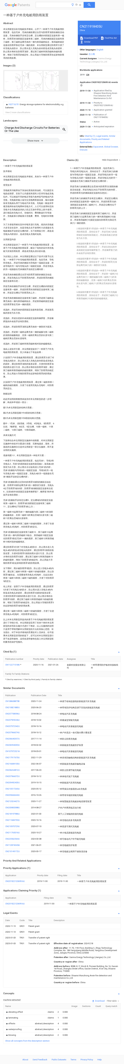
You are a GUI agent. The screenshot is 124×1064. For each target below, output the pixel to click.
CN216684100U (12, 764)
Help (99, 1059)
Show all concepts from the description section (27, 1041)
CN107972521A (12, 751)
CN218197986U (12, 814)
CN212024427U (12, 801)
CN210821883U (12, 707)
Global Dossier (111, 147)
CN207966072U (12, 776)
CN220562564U (12, 839)
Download (99, 1001)
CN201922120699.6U (15, 881)
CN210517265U (12, 789)
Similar (87, 42)
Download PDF (91, 38)
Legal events (102, 136)
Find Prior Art (110, 38)
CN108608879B (12, 701)
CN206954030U (12, 745)
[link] (35, 106)
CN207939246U (12, 720)
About (25, 1059)
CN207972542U (12, 726)
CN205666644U (12, 795)
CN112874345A (12, 845)
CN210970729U (12, 826)
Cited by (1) (90, 136)
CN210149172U (12, 851)
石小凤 (92, 54)
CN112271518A (12, 665)
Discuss (83, 150)
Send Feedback (40, 1059)
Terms (73, 1059)
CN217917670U (12, 757)
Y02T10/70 (13, 104)
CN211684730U (12, 820)
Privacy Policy (87, 1059)
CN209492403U (12, 782)
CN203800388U (12, 807)
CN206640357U (12, 739)
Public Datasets (59, 1059)
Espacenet (98, 147)
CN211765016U (12, 832)
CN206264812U (12, 770)
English (100, 49)
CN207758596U (12, 713)
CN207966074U (12, 732)
